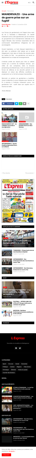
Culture (12, 366)
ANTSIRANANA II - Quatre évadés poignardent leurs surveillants (9, 145)
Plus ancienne (29, 173)
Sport (4, 364)
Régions (19, 366)
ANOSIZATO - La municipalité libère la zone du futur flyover (23, 437)
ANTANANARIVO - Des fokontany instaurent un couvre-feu (23, 268)
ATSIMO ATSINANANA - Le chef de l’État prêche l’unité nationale (23, 388)
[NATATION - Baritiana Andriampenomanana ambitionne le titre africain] (7, 313)
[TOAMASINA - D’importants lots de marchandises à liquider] (7, 253)
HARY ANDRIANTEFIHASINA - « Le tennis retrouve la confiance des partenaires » (23, 406)
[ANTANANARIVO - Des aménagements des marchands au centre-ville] (7, 261)
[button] (2, 2)
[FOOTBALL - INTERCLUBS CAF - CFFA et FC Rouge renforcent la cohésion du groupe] (7, 304)
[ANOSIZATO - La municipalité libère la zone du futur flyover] (7, 439)
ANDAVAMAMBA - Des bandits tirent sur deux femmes (25, 125)
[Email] (24, 103)
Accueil (4, 11)
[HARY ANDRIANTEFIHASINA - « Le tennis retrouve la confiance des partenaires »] (7, 407)
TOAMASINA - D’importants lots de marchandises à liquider (23, 251)
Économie (24, 364)
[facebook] (16, 348)
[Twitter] (16, 103)
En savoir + (12, 451)
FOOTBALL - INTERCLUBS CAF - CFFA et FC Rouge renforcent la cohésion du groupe (22, 303)
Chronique (6, 369)
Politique (5, 366)
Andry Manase (6, 24)
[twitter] (19, 348)
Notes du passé (22, 369)
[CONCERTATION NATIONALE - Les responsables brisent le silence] (7, 399)
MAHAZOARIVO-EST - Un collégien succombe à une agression (9, 125)
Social (17, 364)
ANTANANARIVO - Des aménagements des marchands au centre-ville (23, 260)
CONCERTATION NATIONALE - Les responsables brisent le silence (23, 397)
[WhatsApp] (20, 103)
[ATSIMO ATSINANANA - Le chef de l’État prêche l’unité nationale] (7, 390)
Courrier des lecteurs (9, 372)
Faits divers (10, 11)
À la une (10, 364)
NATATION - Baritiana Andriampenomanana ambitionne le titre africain (23, 312)
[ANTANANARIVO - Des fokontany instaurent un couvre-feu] (7, 270)
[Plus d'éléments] (28, 103)
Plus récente (6, 173)
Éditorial (13, 369)
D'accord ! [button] (6, 454)
